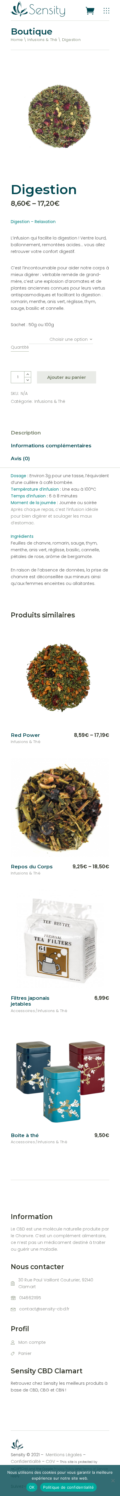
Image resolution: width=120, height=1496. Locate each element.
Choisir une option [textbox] (69, 339)
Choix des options (82, 735)
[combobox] (61, 337)
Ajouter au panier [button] (83, 998)
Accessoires (23, 1011)
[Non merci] (113, 1480)
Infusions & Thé (49, 401)
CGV (50, 1461)
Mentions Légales (64, 1455)
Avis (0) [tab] (20, 458)
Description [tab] (26, 433)
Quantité (20, 347)
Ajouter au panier (66, 377)
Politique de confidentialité (68, 1487)
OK (32, 1487)
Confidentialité (26, 1461)
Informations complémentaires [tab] (51, 446)
